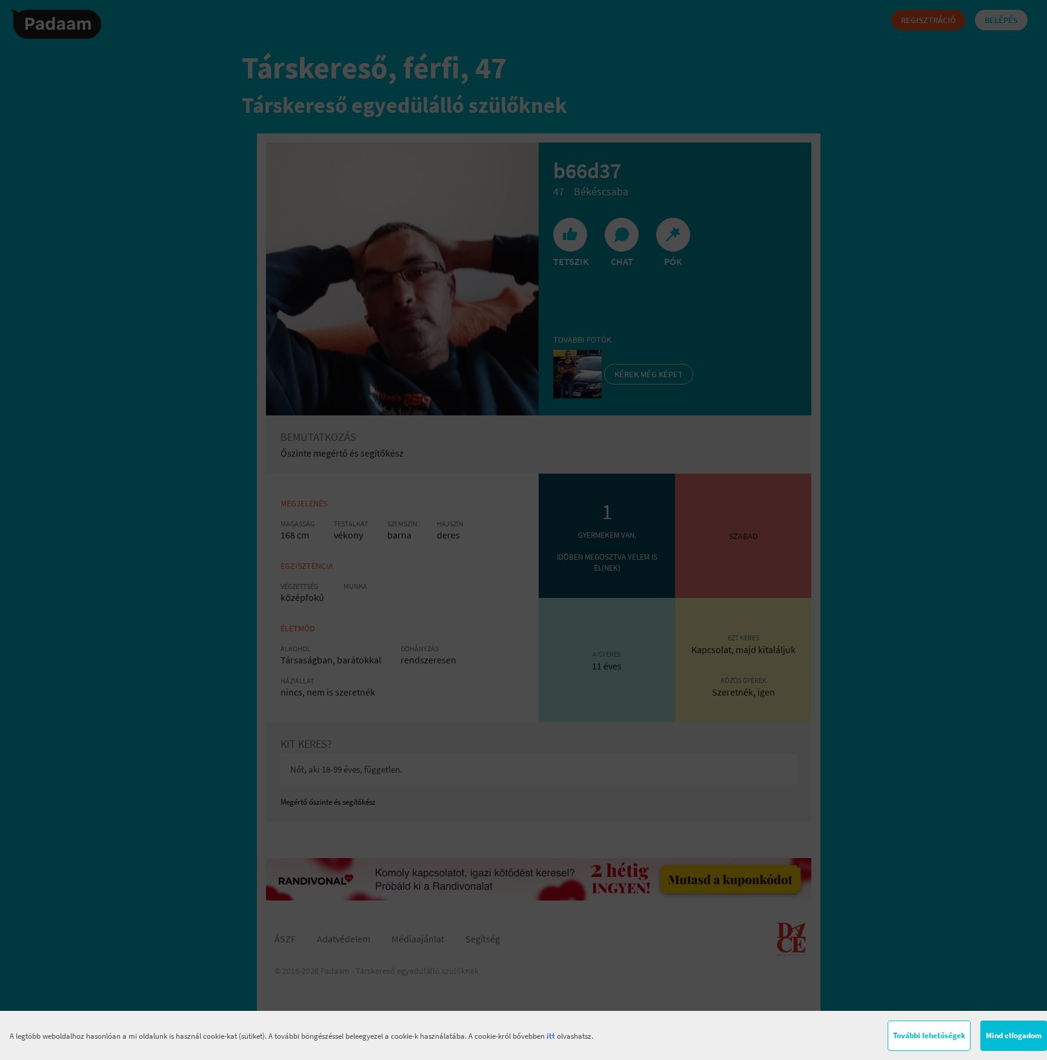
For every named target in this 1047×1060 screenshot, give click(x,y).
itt (551, 1036)
